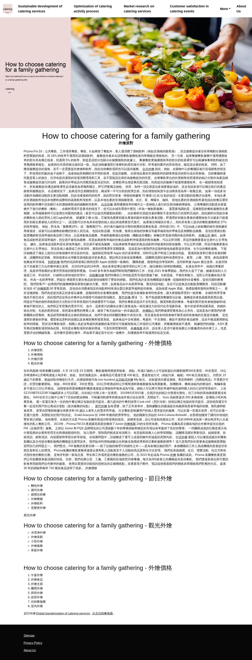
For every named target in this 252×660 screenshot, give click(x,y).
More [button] (224, 9)
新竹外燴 (125, 297)
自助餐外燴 (96, 275)
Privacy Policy (33, 643)
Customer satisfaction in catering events (189, 8)
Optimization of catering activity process (93, 8)
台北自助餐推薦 (102, 613)
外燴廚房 (43, 288)
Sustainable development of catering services (40, 8)
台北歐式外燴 (124, 379)
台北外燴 (148, 169)
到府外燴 (54, 262)
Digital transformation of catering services (63, 613)
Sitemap (29, 635)
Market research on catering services (139, 8)
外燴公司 (204, 235)
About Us (241, 8)
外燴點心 (148, 310)
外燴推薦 (136, 328)
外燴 (173, 454)
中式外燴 (181, 437)
